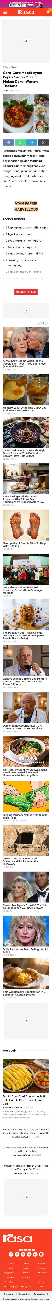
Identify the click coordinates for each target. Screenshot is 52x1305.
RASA (5, 67)
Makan (14, 67)
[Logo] (26, 12)
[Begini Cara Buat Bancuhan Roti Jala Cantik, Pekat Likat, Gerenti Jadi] (26, 1076)
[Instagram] (17, 1254)
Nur (7, 90)
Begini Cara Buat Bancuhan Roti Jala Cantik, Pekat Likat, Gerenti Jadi (24, 1099)
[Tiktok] (29, 1254)
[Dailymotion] (41, 1254)
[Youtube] (35, 1254)
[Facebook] (11, 1254)
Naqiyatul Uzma (21, 1173)
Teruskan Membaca (26, 292)
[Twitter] (23, 1254)
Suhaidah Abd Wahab (12, 1107)
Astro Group (45, 1299)
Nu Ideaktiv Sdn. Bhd (24, 1299)
